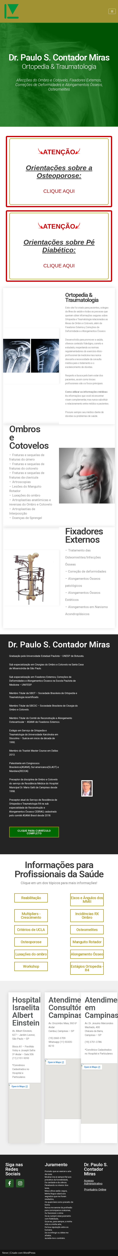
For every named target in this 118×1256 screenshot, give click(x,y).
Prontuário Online (95, 1189)
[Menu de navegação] (112, 11)
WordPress (29, 1253)
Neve (5, 1253)
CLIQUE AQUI (59, 191)
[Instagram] (20, 1183)
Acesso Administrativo (93, 1182)
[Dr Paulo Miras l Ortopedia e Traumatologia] (11, 11)
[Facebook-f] (9, 1183)
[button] (34, 832)
